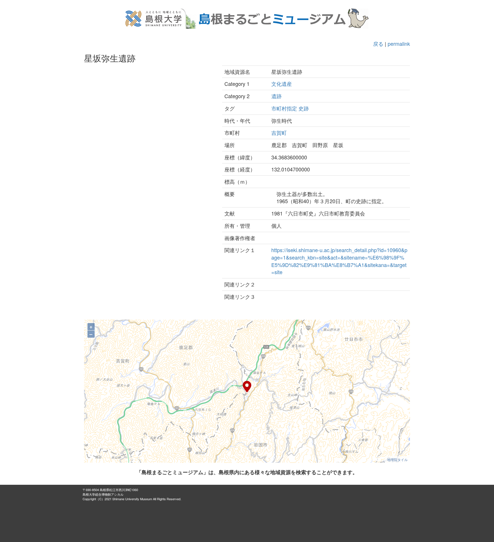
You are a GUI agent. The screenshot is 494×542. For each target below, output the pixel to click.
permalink (399, 43)
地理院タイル (397, 459)
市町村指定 (284, 108)
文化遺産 (281, 83)
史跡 (303, 108)
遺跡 (276, 96)
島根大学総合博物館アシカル (103, 494)
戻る (378, 43)
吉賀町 (279, 132)
